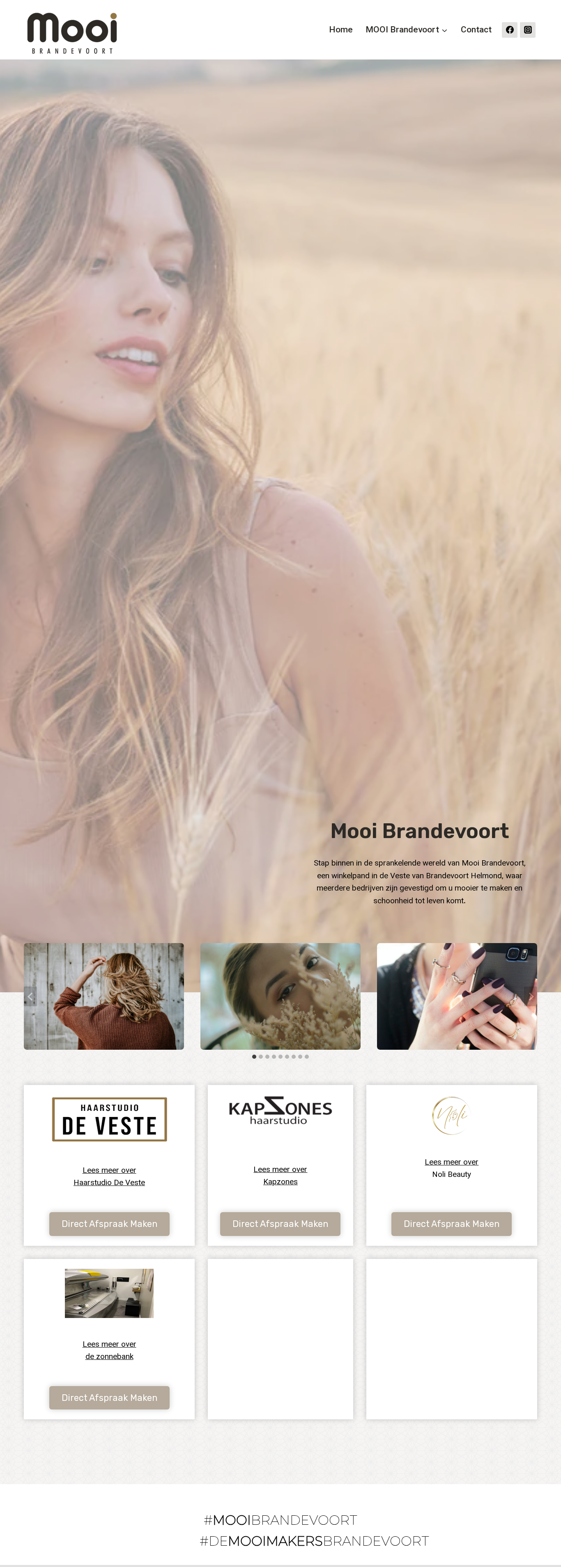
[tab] (254, 1057)
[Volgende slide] (530, 996)
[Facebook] (509, 30)
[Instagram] (528, 30)
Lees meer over (451, 1162)
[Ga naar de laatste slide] (30, 996)
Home (341, 29)
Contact (476, 29)
